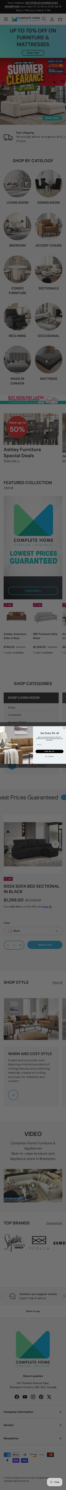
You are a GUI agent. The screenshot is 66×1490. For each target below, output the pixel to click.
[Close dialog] (64, 728)
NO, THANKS (49, 756)
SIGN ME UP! (49, 751)
